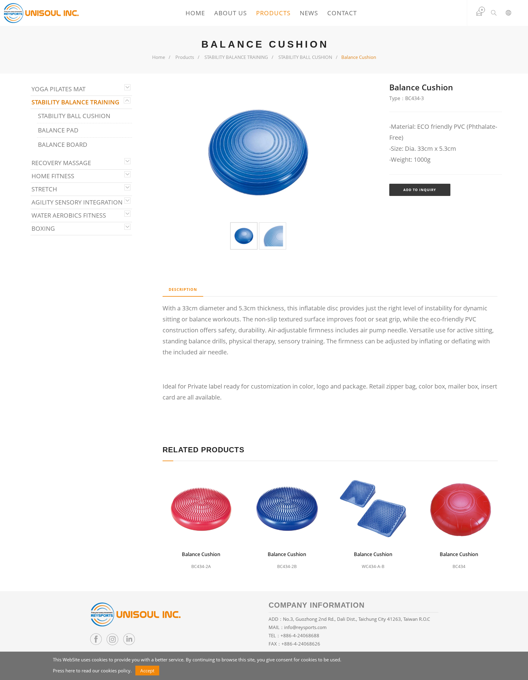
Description (183, 289)
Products (273, 13)
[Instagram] (112, 639)
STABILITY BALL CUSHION (305, 57)
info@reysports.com (305, 627)
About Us (230, 13)
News (309, 13)
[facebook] (96, 639)
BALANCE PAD (58, 130)
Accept (147, 670)
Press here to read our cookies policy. (92, 670)
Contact (342, 13)
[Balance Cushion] (202, 507)
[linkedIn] (129, 639)
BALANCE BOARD (62, 144)
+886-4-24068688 (299, 635)
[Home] (41, 13)
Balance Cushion (201, 554)
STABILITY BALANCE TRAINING (236, 57)
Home (195, 13)
